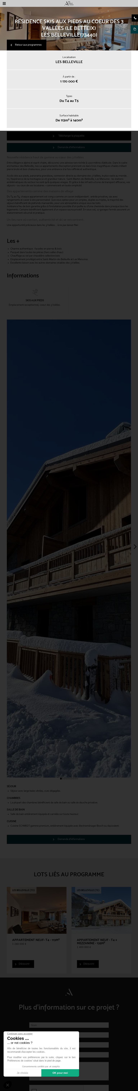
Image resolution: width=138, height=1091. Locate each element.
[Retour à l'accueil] (69, 3)
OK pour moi (60, 1072)
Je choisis (22, 1072)
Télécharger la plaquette (71, 136)
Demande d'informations (71, 147)
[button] (7, 1085)
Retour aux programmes (28, 45)
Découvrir (24, 964)
